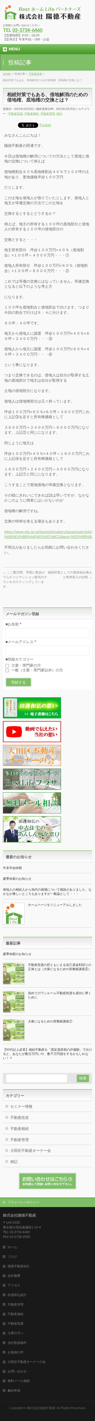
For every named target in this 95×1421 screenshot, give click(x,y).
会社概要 (14, 1276)
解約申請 (14, 1390)
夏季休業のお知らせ (17, 879)
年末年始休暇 (12, 868)
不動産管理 (47, 113)
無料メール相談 (19, 1381)
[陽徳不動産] (43, 14)
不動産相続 (31, 113)
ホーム (12, 1247)
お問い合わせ (17, 1371)
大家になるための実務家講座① (50, 1021)
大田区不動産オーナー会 (30, 1150)
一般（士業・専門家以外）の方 (36, 670)
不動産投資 (15, 113)
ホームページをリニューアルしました (55, 905)
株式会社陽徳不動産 (41, 1408)
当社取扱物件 (17, 1343)
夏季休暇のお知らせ (17, 954)
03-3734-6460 (27, 30)
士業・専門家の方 (25, 665)
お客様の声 (15, 1352)
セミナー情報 (21, 1106)
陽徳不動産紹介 (19, 1266)
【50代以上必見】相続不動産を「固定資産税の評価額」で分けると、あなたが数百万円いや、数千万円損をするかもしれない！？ (47, 1054)
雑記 (59, 113)
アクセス (14, 1285)
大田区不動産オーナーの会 (27, 1362)
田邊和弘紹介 (17, 1295)
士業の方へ (15, 1333)
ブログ (12, 1257)
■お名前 (13, 624)
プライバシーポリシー (23, 1202)
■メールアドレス (21, 642)
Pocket (45, 125)
